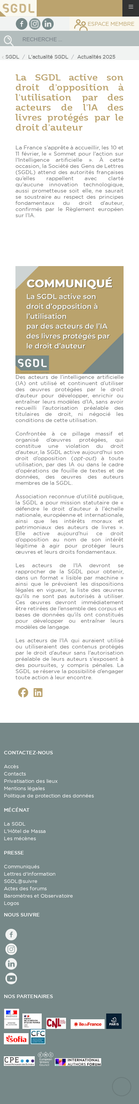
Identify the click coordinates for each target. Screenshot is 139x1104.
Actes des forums (25, 888)
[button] (23, 693)
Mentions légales (24, 788)
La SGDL (14, 823)
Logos (11, 903)
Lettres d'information (30, 873)
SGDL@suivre (20, 881)
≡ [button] (131, 7)
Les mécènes (20, 838)
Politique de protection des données (49, 795)
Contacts (15, 773)
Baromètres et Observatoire (38, 895)
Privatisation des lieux (31, 781)
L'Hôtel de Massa (25, 831)
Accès (11, 766)
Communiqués (21, 866)
